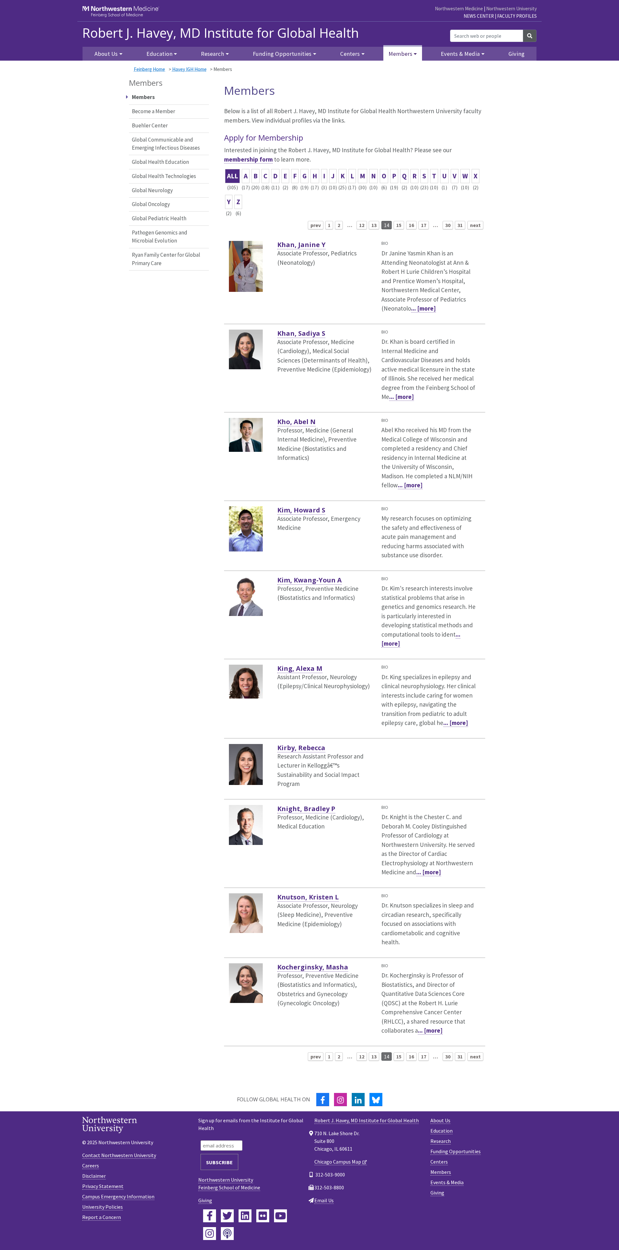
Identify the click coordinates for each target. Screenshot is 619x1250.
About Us (440, 1120)
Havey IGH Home (189, 69)
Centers (439, 1161)
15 (398, 225)
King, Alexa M (299, 668)
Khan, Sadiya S (301, 333)
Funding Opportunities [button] (282, 53)
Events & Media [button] (460, 53)
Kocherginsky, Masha (312, 967)
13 (374, 225)
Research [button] (212, 53)
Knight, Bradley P (306, 808)
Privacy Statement (102, 1186)
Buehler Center (150, 125)
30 (447, 225)
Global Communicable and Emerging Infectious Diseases (166, 144)
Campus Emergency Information (118, 1196)
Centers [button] (350, 53)
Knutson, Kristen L (308, 897)
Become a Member (153, 111)
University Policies (102, 1207)
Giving (516, 53)
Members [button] (400, 53)
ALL (232, 176)
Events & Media (447, 1182)
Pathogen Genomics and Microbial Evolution (159, 236)
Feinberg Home (149, 69)
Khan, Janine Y (301, 244)
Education (441, 1130)
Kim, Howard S (301, 510)
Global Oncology (151, 204)
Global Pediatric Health (159, 218)
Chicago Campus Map (337, 1161)
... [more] (423, 308)
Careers (90, 1165)
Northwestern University (511, 8)
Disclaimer (94, 1176)
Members (440, 1172)
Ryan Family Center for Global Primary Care (166, 259)
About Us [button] (106, 53)
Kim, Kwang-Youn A (309, 580)
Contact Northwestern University (119, 1155)
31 (460, 225)
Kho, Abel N (296, 421)
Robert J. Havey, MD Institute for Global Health (220, 33)
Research (440, 1141)
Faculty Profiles (517, 16)
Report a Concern (101, 1217)
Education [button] (159, 53)
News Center (479, 16)
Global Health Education (160, 161)
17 (423, 225)
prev (315, 225)
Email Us (324, 1200)
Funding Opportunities (455, 1151)
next (475, 225)
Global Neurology (152, 190)
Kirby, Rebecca (301, 747)
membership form (248, 159)
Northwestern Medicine (459, 8)
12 (361, 225)
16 (411, 225)
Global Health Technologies (164, 176)
